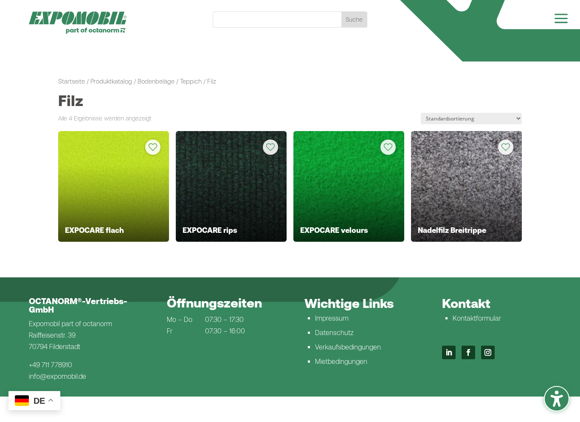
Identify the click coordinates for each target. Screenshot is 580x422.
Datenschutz (334, 333)
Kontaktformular (477, 318)
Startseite (71, 81)
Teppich (191, 81)
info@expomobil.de (57, 376)
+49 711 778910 (50, 365)
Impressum (332, 318)
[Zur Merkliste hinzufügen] (152, 147)
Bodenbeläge (156, 81)
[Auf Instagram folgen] (488, 352)
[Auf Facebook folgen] (468, 352)
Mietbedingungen (341, 362)
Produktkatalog (111, 81)
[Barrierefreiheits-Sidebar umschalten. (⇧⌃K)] (556, 398)
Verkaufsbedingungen (348, 347)
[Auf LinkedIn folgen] (449, 352)
